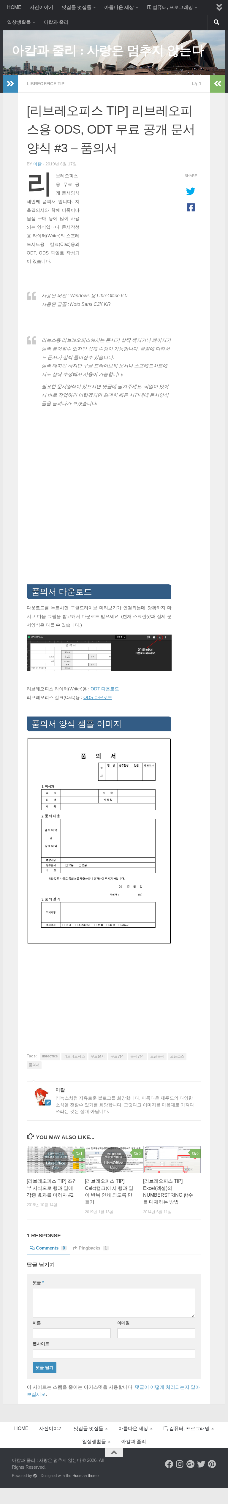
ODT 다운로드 (105, 689)
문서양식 (137, 1056)
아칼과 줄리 (56, 22)
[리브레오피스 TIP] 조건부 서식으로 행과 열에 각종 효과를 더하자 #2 (52, 1188)
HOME (14, 7)
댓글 (38, 1282)
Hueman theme (85, 1475)
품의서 (34, 1065)
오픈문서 (157, 1056)
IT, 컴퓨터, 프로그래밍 (170, 7)
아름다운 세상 (119, 7)
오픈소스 (177, 1056)
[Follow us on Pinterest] (212, 1464)
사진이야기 (41, 7)
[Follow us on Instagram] (180, 1464)
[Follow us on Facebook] (169, 1464)
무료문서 (98, 1056)
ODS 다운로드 (97, 697)
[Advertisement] (127, 212)
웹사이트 (41, 1343)
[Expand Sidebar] (10, 84)
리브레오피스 (74, 1056)
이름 (37, 1322)
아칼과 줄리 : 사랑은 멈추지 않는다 (108, 50)
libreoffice (50, 1056)
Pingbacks (93, 1248)
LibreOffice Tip (45, 83)
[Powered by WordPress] (35, 1476)
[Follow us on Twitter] (201, 1464)
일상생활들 (19, 22)
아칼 (37, 164)
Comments (50, 1248)
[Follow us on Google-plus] (190, 1464)
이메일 (123, 1322)
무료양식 (117, 1056)
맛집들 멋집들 (76, 7)
